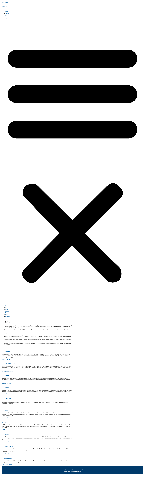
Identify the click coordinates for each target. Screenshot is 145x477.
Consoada (5, 376)
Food (6, 8)
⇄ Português (7, 18)
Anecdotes (6, 352)
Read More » (6, 359)
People (6, 15)
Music (4, 422)
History (6, 11)
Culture (6, 9)
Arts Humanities (8, 364)
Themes (7, 13)
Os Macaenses (7, 458)
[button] (72, 162)
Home (3, 3)
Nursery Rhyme (7, 446)
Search (6, 314)
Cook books (6, 398)
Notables (5, 434)
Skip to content (5, 2)
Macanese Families (80, 469)
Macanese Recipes (71, 469)
